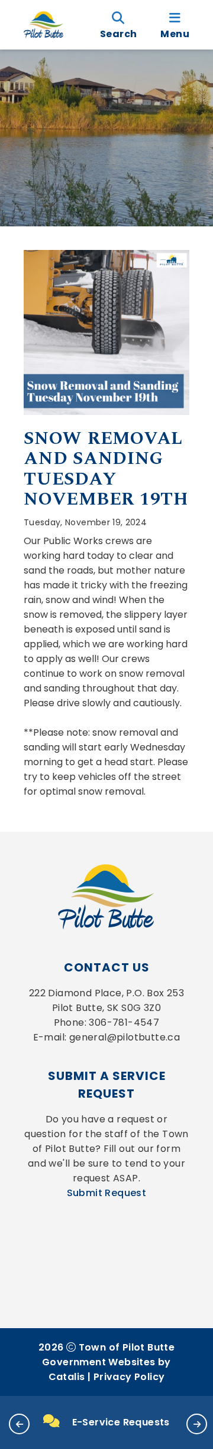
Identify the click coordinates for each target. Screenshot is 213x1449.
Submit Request (107, 1193)
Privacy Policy (129, 1377)
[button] (19, 1424)
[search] (118, 24)
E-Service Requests (121, 1422)
